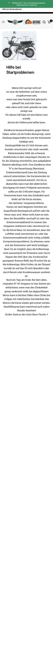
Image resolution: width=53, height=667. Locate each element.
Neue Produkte (8, 10)
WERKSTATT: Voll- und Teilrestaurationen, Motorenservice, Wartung (29, 4)
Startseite (22, 10)
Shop (31, 10)
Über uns (41, 10)
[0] (48, 22)
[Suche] (44, 22)
